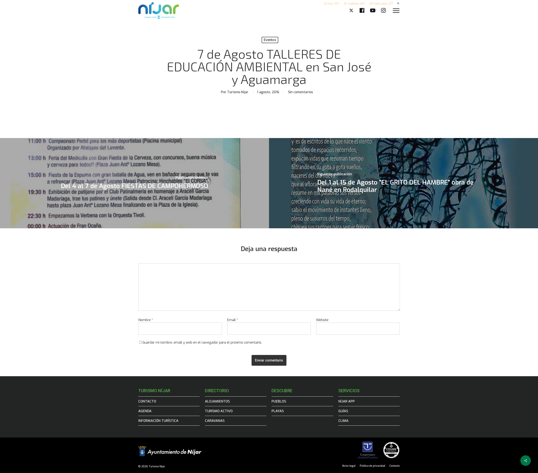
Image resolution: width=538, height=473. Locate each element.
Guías (343, 411)
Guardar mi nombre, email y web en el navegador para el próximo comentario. (202, 342)
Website (322, 320)
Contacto (147, 401)
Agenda (145, 411)
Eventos (270, 40)
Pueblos (279, 401)
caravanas (214, 421)
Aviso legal (349, 466)
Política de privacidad (372, 466)
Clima (343, 421)
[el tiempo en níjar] (398, 4)
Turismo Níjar (237, 92)
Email (232, 320)
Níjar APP (346, 401)
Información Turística (158, 421)
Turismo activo (219, 411)
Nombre (145, 320)
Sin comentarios (300, 92)
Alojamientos (217, 401)
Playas (278, 411)
